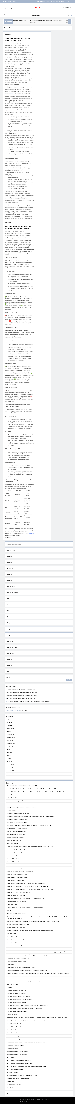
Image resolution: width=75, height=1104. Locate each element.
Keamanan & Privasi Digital (13, 862)
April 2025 (9, 758)
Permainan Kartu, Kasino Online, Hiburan (16, 961)
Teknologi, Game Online (12, 1072)
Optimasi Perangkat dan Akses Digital (16, 927)
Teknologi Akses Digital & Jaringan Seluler (17, 1054)
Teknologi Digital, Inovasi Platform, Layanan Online (19, 1063)
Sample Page (35, 15)
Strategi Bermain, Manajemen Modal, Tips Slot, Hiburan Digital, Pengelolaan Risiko (27, 1020)
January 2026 (10, 731)
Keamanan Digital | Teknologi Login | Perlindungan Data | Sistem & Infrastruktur (26, 883)
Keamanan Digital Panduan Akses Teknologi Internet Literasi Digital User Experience (27, 886)
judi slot (12, 93)
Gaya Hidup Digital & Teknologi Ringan (16, 831)
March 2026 (10, 725)
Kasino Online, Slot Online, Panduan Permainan (18, 849)
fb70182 (8, 43)
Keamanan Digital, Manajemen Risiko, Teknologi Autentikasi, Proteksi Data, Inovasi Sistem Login (30, 889)
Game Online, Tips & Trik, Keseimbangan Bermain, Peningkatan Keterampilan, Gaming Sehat (29, 825)
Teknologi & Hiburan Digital (13, 1036)
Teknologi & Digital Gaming (13, 1033)
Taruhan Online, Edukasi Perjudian (15, 1026)
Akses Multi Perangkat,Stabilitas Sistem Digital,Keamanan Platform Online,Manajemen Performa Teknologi (33, 788)
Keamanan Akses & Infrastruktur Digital (16, 865)
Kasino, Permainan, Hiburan (13, 855)
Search (8, 677)
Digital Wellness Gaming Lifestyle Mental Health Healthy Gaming (22, 801)
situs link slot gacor (12, 550)
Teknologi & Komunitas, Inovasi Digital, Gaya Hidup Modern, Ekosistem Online (26, 1042)
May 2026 (9, 719)
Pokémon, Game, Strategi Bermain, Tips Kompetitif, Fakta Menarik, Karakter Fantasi (27, 970)
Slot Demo (9, 987)
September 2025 (11, 743)
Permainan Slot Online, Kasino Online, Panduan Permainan (21, 967)
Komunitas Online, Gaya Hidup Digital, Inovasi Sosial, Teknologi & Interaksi (25, 907)
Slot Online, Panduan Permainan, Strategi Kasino (18, 996)
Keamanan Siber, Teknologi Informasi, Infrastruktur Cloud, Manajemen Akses (25, 898)
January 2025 (10, 768)
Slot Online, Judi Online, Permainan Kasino (17, 990)
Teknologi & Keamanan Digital (14, 1039)
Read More (7, 222)
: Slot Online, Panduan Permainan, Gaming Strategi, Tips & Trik (22, 785)
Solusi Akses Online (12, 1014)
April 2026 (9, 722)
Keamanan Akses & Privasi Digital (15, 868)
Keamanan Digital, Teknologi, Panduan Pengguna (18, 892)
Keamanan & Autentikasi (13, 859)
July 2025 (9, 749)
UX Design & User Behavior (13, 1087)
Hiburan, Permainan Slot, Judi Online (16, 834)
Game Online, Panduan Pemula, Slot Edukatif (17, 819)
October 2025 (10, 740)
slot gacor (9, 556)
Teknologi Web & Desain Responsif (15, 1069)
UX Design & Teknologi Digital (14, 1084)
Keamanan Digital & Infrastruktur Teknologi (17, 877)
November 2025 (11, 737)
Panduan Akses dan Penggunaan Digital (16, 939)
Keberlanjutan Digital (12, 904)
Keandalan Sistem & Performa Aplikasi (16, 901)
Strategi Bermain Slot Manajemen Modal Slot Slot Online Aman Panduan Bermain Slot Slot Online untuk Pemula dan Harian (37, 1017)
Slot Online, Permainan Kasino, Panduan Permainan (19, 999)
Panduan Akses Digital (12, 943)
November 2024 (11, 774)
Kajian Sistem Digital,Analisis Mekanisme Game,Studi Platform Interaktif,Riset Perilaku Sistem (30, 846)
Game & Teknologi (11, 810)
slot (8, 598)
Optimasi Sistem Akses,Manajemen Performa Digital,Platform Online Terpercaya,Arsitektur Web (30, 930)
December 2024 (10, 771)
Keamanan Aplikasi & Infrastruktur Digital (17, 874)
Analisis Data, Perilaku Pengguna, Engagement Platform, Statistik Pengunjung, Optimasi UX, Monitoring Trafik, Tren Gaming (37, 792)
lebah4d (9, 910)
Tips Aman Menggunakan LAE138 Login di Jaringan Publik (50, 1)
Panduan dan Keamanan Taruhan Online (16, 949)
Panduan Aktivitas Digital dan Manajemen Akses (18, 946)
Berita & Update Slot (12, 798)
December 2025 (10, 734)
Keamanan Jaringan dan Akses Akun (16, 895)
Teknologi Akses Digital (12, 1048)
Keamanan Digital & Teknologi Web (15, 880)
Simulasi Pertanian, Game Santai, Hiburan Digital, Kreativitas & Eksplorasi (25, 981)
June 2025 (9, 752)
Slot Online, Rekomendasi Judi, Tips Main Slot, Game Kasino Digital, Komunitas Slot (27, 1005)
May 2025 (9, 755)
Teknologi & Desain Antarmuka (14, 1030)
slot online (9, 562)
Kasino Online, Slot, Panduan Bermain (16, 852)
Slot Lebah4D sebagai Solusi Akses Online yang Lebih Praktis (31, 20)
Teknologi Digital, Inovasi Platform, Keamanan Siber (19, 1060)
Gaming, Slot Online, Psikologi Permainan (17, 828)
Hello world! (24, 710)
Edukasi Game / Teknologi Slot (14, 804)
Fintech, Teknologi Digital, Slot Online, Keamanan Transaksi (21, 807)
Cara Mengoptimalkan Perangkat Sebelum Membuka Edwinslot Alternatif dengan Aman (28, 701)
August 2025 (10, 746)
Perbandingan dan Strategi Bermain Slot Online (18, 958)
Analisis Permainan (11, 795)
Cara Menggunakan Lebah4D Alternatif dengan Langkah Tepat (22, 692)
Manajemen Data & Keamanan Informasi (16, 913)
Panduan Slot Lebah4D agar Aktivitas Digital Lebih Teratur (21, 689)
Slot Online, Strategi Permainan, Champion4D (18, 1011)
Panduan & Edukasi (11, 933)
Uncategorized (10, 1081)
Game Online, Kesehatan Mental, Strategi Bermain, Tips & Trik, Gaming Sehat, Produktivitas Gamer (30, 816)
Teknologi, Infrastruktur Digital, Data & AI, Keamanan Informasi (22, 1075)
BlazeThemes (23, 1101)
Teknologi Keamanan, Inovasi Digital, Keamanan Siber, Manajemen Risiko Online (26, 1066)
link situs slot (10, 568)
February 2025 (10, 765)
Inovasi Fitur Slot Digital (13, 843)
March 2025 (10, 761)
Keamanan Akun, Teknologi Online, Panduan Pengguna (20, 871)
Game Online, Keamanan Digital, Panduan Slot (18, 813)
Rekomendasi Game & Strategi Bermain (16, 978)
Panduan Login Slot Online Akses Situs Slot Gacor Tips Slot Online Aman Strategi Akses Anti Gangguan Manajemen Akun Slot (37, 952)
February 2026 (10, 728)
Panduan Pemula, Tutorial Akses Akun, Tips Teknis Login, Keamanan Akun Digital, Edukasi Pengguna (31, 955)
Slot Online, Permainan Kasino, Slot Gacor (17, 1002)
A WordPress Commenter (13, 710)
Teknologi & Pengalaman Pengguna (15, 1045)
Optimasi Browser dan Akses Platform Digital (18, 924)
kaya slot (31, 533)
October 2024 (10, 777)
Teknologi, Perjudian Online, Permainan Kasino (18, 1078)
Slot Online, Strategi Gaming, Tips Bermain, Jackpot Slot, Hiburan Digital (24, 1008)
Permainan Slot (10, 964)
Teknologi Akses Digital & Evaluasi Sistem (17, 1051)
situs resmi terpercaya (12, 984)
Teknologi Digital (11, 1057)
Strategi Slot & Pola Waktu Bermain (15, 1023)
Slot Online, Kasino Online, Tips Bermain (16, 993)
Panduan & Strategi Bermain (13, 936)
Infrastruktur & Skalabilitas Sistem (15, 837)
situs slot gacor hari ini (12, 592)
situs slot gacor (11, 586)
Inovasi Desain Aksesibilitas (14, 840)
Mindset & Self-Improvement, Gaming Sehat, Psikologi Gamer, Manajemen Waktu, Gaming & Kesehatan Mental (33, 921)
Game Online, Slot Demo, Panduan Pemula (17, 822)
